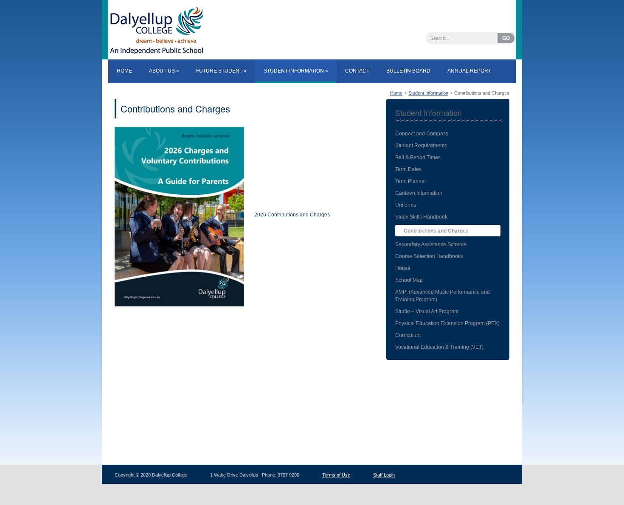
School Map (409, 280)
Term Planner (410, 181)
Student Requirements (421, 146)
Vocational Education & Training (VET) (439, 347)
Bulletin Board (408, 71)
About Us (164, 71)
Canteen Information (418, 193)
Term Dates (408, 169)
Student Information (296, 71)
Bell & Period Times (418, 157)
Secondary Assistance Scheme (431, 244)
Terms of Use (336, 474)
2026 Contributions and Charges (292, 215)
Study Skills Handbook (421, 217)
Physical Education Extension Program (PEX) (447, 323)
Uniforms (405, 205)
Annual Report (469, 71)
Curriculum (408, 335)
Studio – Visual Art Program (426, 311)
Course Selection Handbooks (429, 256)
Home (124, 71)
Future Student (221, 71)
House (402, 268)
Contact (357, 71)
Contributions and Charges (175, 108)
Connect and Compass (421, 134)
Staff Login (384, 474)
